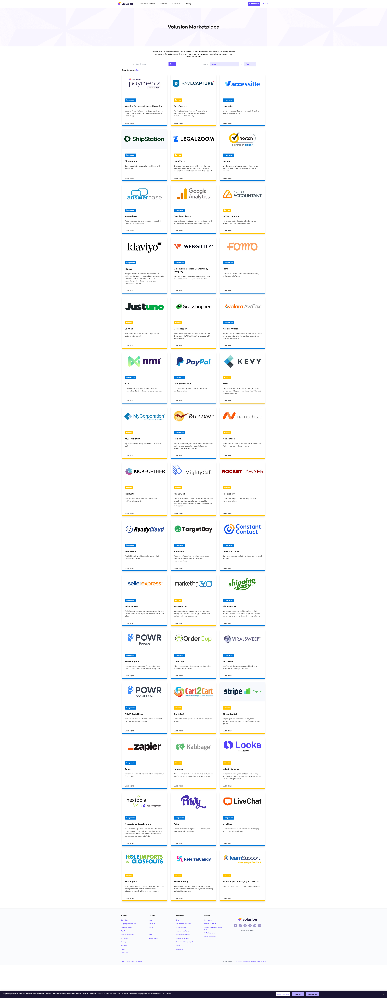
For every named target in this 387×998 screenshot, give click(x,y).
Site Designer (208, 920)
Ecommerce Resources (183, 924)
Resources (176, 4)
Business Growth (126, 927)
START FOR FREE (254, 4)
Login (178, 945)
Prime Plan (124, 953)
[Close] (384, 994)
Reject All (298, 994)
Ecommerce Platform (147, 4)
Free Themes (125, 931)
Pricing (188, 4)
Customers (152, 924)
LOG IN (265, 4)
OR (241, 64)
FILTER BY (205, 64)
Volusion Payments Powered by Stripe (214, 928)
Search (172, 64)
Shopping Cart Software (128, 924)
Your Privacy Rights (283, 994)
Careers (151, 931)
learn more (129, 123)
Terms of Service (136, 961)
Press (150, 934)
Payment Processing (127, 934)
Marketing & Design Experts (185, 942)
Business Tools (181, 927)
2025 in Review (153, 938)
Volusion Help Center (182, 931)
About (150, 920)
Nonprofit (124, 945)
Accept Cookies (312, 994)
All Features (124, 938)
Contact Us (179, 949)
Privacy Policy (125, 961)
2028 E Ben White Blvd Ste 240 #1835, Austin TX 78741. (251, 961)
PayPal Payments (209, 933)
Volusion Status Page (183, 934)
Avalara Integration (210, 936)
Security (123, 942)
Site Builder (124, 920)
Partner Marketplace (182, 938)
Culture (151, 927)
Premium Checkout (210, 924)
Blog (177, 920)
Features (163, 4)
